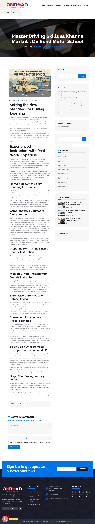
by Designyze (13, 100)
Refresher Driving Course (34, 500)
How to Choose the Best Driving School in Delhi (70, 103)
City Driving (63, 165)
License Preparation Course (35, 505)
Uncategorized (64, 186)
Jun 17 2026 (70, 207)
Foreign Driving (64, 173)
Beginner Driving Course (36, 492)
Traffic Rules (63, 182)
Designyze (70, 521)
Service (66, 5)
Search (61, 70)
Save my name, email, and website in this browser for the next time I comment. (30, 442)
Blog (79, 5)
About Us (50, 5)
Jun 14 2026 (70, 223)
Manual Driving (64, 178)
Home (43, 5)
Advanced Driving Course (34, 495)
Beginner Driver (64, 156)
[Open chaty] (5, 519)
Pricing (73, 5)
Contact (86, 5)
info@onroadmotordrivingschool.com (58, 498)
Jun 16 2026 (70, 215)
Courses (58, 5)
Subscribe (83, 468)
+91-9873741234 (53, 494)
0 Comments (34, 100)
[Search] (84, 139)
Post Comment (14, 446)
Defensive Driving (65, 169)
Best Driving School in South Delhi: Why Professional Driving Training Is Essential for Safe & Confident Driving (72, 93)
